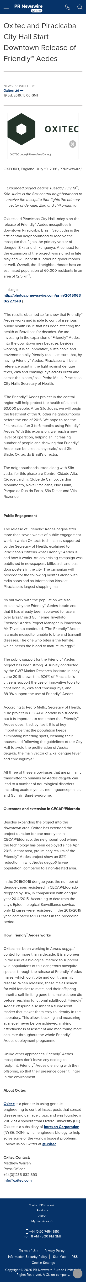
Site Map (59, 1256)
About (42, 1216)
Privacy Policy (54, 1250)
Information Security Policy (27, 1256)
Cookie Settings (43, 1262)
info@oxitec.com (18, 1180)
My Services (40, 1221)
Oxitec (9, 1103)
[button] (43, 129)
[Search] (80, 7)
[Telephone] (68, 7)
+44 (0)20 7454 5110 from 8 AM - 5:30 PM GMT (42, 1234)
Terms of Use (28, 1250)
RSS (75, 1256)
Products (42, 1210)
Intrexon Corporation (61, 1126)
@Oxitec (49, 1144)
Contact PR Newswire (42, 1205)
